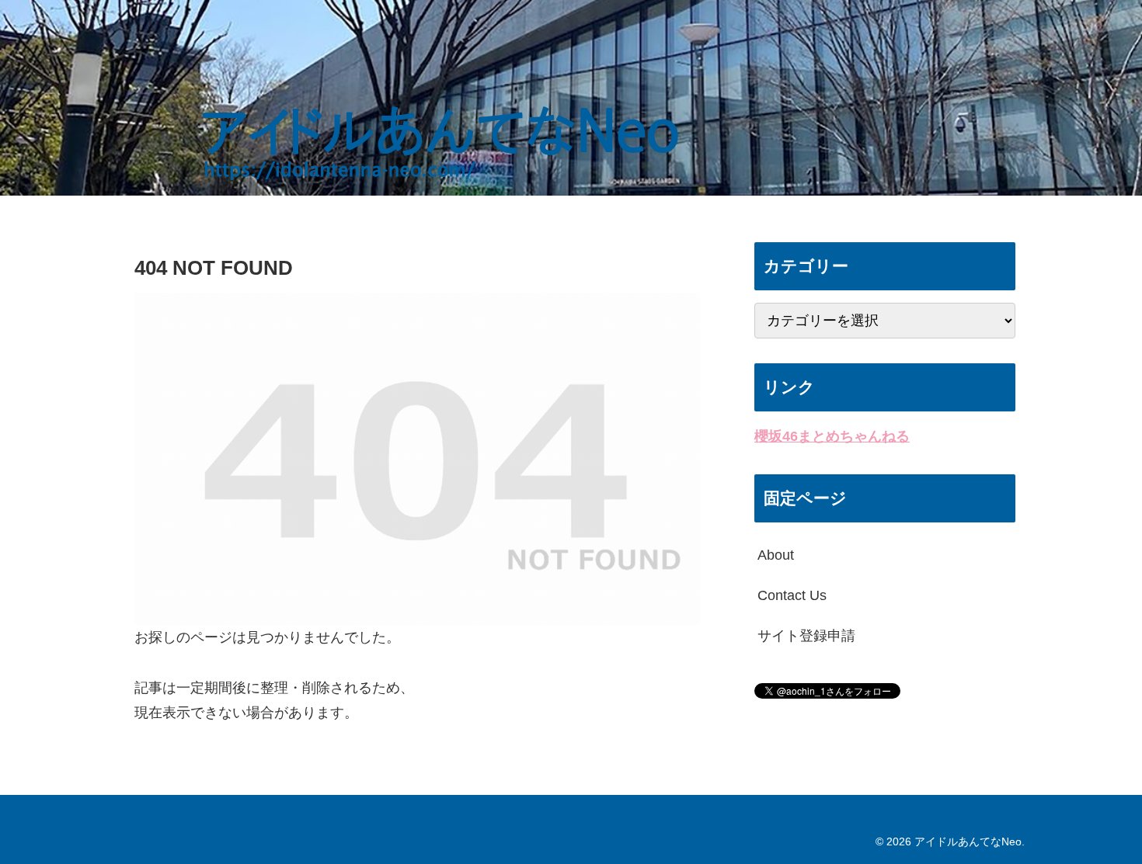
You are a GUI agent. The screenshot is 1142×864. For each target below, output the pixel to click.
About (775, 555)
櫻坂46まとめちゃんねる (832, 436)
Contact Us (792, 595)
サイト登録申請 (806, 636)
